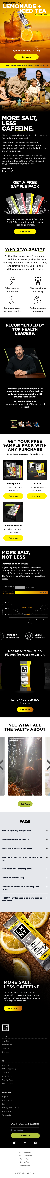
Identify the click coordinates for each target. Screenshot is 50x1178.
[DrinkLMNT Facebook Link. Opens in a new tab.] (35, 1143)
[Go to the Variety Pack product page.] (13, 470)
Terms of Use (25, 1162)
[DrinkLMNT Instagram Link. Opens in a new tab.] (14, 1143)
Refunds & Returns (25, 1156)
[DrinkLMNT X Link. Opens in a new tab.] (25, 1143)
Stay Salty (25, 1135)
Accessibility (25, 1165)
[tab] (13, 424)
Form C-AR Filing (25, 1152)
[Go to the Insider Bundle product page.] (13, 512)
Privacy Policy (25, 1159)
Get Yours (26, 57)
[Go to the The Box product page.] (37, 470)
